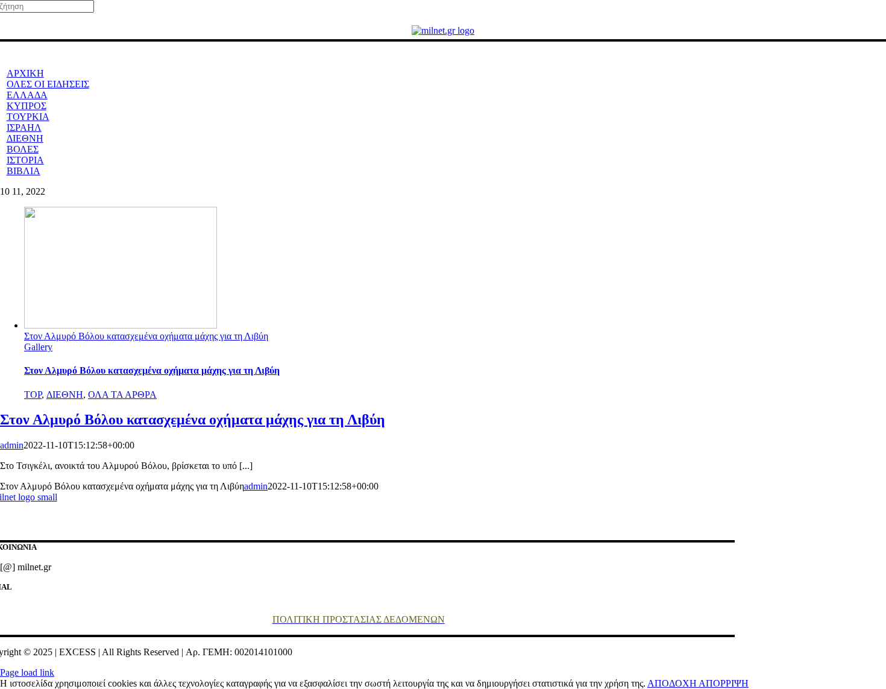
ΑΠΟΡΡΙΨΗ (724, 683)
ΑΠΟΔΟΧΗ (673, 683)
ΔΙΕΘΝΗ (64, 394)
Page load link (27, 672)
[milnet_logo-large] (443, 30)
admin (12, 445)
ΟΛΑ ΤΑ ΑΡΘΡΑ (122, 394)
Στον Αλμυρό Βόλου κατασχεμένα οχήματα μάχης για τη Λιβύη (146, 336)
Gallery (38, 347)
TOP (33, 394)
